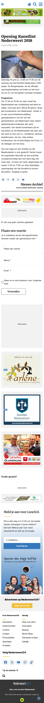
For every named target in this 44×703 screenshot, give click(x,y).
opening (40, 188)
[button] (3, 180)
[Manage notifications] (39, 698)
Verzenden (13, 291)
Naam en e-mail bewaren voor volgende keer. (22, 282)
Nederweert (32, 188)
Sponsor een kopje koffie (20, 558)
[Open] (40, 4)
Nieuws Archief (32, 184)
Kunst (18, 188)
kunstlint (24, 188)
